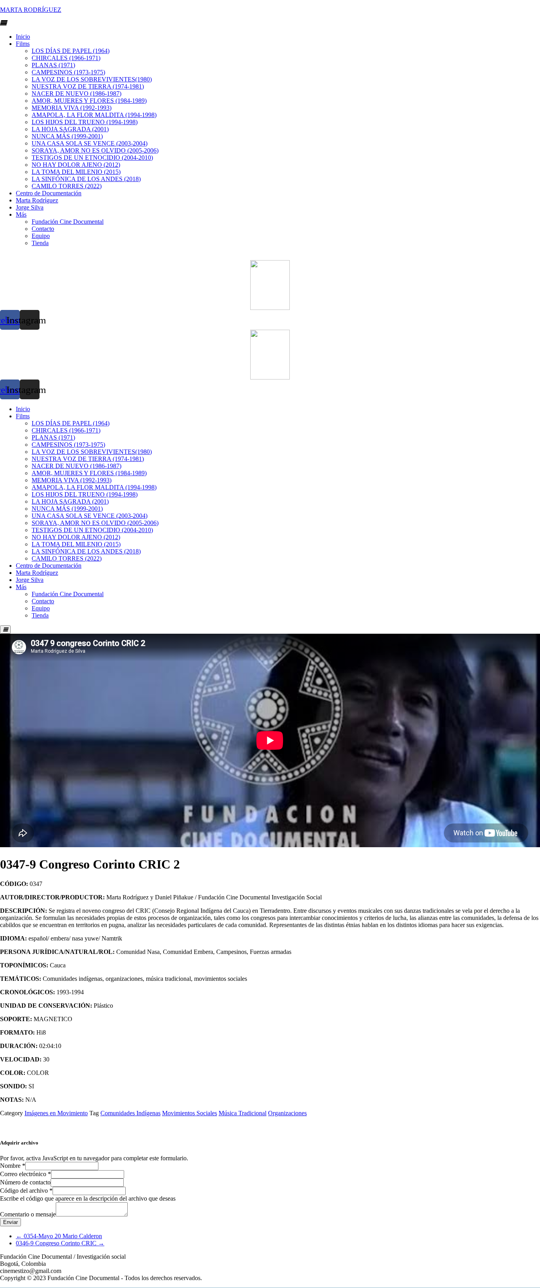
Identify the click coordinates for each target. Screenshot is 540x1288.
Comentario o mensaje (28, 1214)
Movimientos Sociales (189, 1113)
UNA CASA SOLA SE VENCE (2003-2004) (89, 143)
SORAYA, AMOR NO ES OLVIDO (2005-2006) (95, 150)
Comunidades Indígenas (130, 1113)
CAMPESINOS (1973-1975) (68, 72)
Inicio (23, 36)
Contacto (43, 228)
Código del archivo (26, 1190)
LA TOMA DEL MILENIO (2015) (76, 171)
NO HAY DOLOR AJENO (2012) (76, 164)
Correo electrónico (25, 1174)
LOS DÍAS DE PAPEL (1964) (71, 50)
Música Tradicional (242, 1113)
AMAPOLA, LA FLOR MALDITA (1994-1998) (94, 114)
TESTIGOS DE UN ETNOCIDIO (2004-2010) (92, 157)
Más (21, 214)
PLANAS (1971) (53, 65)
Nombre (12, 1165)
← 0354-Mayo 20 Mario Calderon (59, 1236)
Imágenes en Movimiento (56, 1113)
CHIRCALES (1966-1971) (66, 58)
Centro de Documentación (48, 193)
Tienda (40, 243)
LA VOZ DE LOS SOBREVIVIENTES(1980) (92, 79)
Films (23, 43)
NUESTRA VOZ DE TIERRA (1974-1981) (88, 86)
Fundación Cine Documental (68, 221)
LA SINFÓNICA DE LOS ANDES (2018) (86, 179)
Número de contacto (25, 1182)
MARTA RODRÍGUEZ (30, 9)
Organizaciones (287, 1113)
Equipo (41, 235)
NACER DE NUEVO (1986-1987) (76, 93)
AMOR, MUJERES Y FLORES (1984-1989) (89, 100)
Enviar (10, 1222)
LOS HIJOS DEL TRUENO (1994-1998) (85, 122)
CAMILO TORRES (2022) (67, 186)
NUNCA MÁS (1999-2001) (67, 136)
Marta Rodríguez (37, 200)
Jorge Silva (29, 207)
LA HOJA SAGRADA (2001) (70, 129)
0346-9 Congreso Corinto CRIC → (60, 1243)
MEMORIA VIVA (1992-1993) (71, 107)
